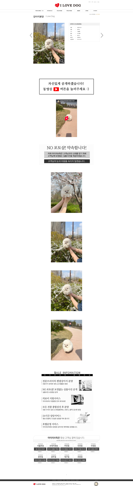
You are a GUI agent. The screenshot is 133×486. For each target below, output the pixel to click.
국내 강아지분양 (59, 10)
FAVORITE (95, 10)
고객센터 (86, 10)
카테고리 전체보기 (38, 10)
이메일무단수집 (68, 480)
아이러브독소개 (54, 480)
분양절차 (78, 10)
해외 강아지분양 (69, 10)
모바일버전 (77, 480)
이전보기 (31, 35)
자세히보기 (61, 61)
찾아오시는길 (73, 480)
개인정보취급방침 (59, 480)
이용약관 (64, 480)
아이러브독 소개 (49, 10)
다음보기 (102, 35)
